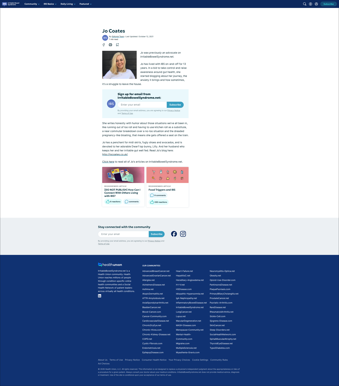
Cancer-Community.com (154, 316)
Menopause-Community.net (190, 329)
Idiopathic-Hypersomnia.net (190, 293)
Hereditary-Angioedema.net (190, 280)
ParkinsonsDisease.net (221, 284)
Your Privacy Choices (179, 359)
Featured (84, 4)
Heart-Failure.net (184, 271)
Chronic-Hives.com (152, 329)
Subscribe (175, 104)
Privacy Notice (173, 110)
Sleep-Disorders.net (220, 329)
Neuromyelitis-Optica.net (222, 271)
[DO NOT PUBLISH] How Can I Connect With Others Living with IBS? (122, 193)
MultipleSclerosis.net (186, 348)
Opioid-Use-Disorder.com (222, 280)
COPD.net (147, 339)
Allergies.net (148, 280)
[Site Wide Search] (305, 4)
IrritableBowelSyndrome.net (190, 307)
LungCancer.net (184, 311)
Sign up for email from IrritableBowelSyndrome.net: (139, 95)
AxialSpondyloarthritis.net (155, 302)
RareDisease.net (218, 307)
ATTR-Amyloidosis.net (153, 298)
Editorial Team (118, 36)
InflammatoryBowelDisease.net (191, 302)
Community (30, 4)
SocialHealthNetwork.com (223, 334)
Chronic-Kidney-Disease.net (156, 334)
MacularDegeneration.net (188, 320)
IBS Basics (49, 4)
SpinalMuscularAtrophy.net (223, 339)
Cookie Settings (200, 359)
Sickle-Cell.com (217, 316)
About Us (102, 359)
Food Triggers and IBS (162, 189)
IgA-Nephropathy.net (186, 298)
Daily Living (67, 4)
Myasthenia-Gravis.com (188, 352)
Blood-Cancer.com (151, 311)
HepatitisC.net (183, 275)
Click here (108, 161)
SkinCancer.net (217, 325)
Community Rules (219, 359)
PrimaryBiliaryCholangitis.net (224, 293)
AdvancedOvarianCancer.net (156, 275)
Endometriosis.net (151, 348)
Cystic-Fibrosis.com (152, 343)
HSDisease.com (184, 289)
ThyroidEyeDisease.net (221, 343)
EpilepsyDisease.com (153, 352)
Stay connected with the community (124, 227)
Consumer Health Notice (154, 359)
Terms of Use (127, 113)
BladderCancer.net (151, 307)
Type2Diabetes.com (220, 348)
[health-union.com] (110, 265)
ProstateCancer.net (219, 298)
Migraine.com (182, 343)
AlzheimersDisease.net (153, 284)
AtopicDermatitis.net (152, 293)
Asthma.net (148, 289)
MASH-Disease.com (186, 325)
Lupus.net (181, 316)
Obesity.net (215, 275)
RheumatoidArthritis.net (221, 311)
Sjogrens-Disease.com (221, 320)
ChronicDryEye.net (151, 325)
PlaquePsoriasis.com (220, 289)
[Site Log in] (316, 4)
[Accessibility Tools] (310, 4)
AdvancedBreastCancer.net (156, 271)
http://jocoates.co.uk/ (115, 154)
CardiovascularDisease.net (155, 320)
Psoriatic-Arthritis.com (221, 302)
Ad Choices (104, 363)
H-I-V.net (180, 284)
